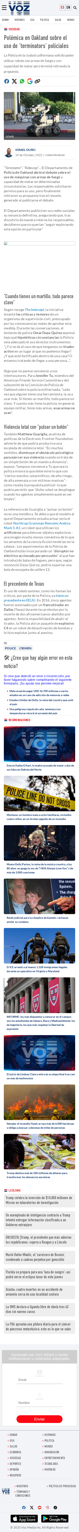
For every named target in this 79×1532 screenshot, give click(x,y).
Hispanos (20, 20)
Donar (5, 20)
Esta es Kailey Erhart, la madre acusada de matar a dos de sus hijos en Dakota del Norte (40, 767)
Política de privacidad (62, 1486)
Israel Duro (25, 149)
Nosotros (15, 1475)
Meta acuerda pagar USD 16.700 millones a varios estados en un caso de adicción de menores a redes (39, 693)
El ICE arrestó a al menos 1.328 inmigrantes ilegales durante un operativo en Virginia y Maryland (37, 969)
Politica (44, 20)
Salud (58, 20)
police (10, 648)
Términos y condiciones (22, 1494)
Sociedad (14, 29)
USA (32, 20)
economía (15, 1452)
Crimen (25, 648)
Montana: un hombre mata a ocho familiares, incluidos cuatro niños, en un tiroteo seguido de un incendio (39, 817)
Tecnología (51, 1464)
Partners (50, 1470)
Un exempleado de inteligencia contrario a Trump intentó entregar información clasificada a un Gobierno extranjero (38, 1220)
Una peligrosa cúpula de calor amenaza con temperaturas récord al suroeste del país (35, 711)
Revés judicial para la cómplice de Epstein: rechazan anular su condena (37, 919)
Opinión (14, 1470)
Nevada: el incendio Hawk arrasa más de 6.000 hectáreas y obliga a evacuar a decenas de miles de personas (40, 1125)
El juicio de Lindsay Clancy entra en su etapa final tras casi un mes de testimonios (41, 1076)
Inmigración (51, 1452)
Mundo (71, 20)
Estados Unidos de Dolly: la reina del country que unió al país (41, 702)
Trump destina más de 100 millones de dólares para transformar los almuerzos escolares (37, 1175)
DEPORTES (15, 1464)
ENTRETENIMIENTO (54, 1458)
